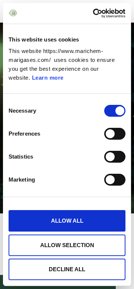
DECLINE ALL (67, 269)
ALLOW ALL (67, 220)
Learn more (48, 77)
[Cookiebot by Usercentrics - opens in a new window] (94, 13)
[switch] (114, 134)
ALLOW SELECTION (67, 245)
